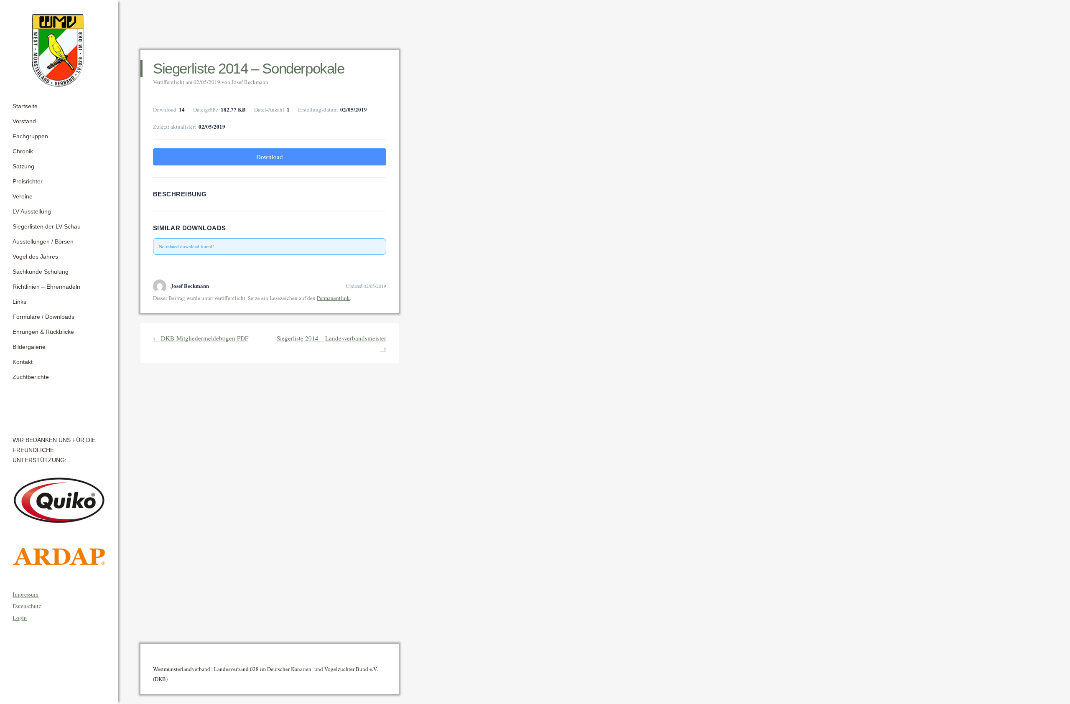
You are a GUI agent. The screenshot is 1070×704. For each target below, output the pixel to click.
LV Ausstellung (32, 211)
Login (20, 618)
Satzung (23, 166)
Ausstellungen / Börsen (43, 241)
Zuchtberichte (31, 377)
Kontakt (23, 361)
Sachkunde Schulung (41, 271)
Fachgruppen (30, 136)
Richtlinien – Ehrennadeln (46, 286)
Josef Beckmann (250, 82)
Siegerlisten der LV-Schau (47, 226)
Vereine (23, 196)
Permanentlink (333, 298)
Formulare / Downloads (43, 316)
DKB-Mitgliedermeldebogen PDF (200, 338)
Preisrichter (28, 181)
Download (269, 156)
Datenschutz (27, 606)
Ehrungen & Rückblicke (43, 331)
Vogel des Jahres (35, 256)
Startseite (25, 106)
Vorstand (24, 121)
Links (19, 301)
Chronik (23, 151)
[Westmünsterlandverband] (59, 47)
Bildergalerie (29, 346)
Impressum (25, 594)
